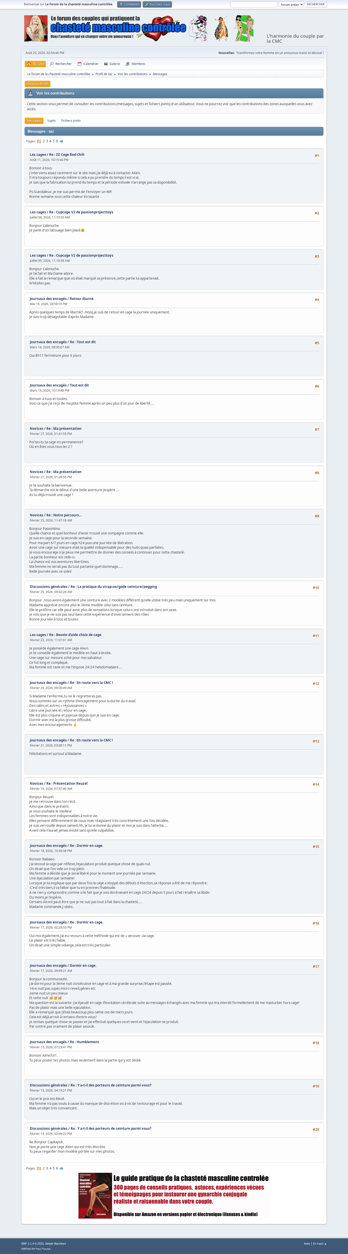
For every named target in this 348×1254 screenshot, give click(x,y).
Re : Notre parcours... (64, 515)
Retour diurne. (82, 298)
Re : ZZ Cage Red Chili (66, 154)
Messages (34, 120)
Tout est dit (79, 385)
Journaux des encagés (48, 298)
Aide (307, 1243)
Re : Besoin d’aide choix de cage (75, 634)
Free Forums (43, 1248)
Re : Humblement (84, 1042)
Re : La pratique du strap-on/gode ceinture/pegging (114, 586)
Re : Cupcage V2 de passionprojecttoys (81, 212)
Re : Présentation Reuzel (67, 783)
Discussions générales (49, 586)
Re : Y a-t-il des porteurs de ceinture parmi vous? (111, 1085)
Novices (36, 428)
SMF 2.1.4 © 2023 (32, 1243)
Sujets (51, 120)
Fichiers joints (71, 120)
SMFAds (26, 1248)
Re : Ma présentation (64, 428)
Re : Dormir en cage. (86, 845)
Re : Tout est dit (83, 342)
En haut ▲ (320, 1243)
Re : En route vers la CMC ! (91, 682)
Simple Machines (55, 1243)
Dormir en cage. (83, 965)
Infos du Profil (37, 83)
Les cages (38, 154)
